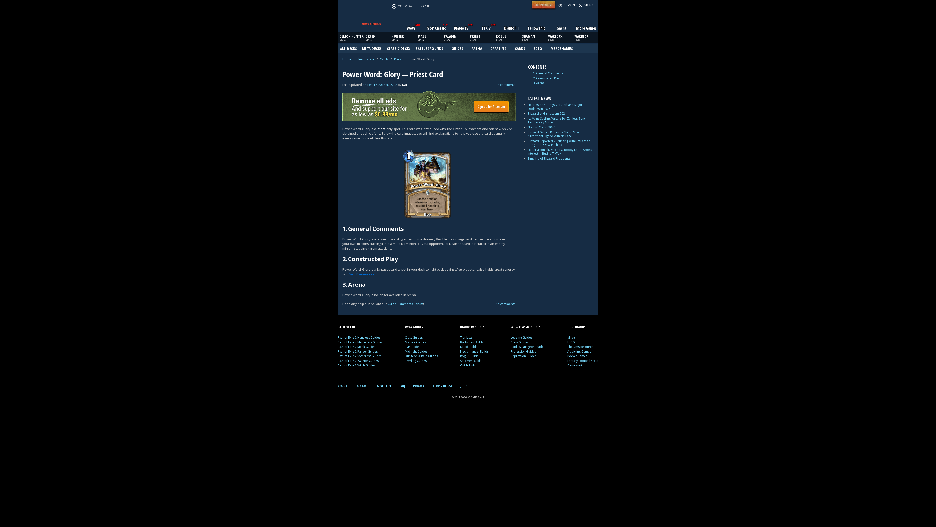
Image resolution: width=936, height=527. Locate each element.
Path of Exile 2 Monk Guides (356, 347)
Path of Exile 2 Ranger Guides (358, 351)
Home (346, 59)
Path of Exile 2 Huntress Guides (359, 337)
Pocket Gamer (577, 356)
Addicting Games (579, 351)
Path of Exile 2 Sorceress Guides (359, 356)
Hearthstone (365, 59)
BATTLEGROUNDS (429, 48)
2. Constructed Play (546, 78)
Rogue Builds (469, 356)
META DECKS (372, 48)
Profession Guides (523, 351)
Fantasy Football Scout (582, 361)
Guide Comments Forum (405, 304)
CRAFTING (498, 48)
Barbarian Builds (471, 342)
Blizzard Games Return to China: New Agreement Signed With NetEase (553, 134)
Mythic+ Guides (415, 342)
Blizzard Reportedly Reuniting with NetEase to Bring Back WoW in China (559, 143)
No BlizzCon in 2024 (541, 127)
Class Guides (414, 337)
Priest (398, 59)
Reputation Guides (523, 356)
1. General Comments (548, 73)
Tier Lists (466, 337)
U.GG (571, 342)
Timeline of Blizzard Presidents (549, 158)
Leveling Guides (416, 361)
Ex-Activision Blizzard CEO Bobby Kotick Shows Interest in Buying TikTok (560, 152)
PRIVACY (418, 386)
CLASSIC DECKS (399, 48)
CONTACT (362, 386)
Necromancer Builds (474, 351)
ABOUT (342, 386)
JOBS (463, 386)
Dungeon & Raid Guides (421, 356)
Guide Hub (467, 365)
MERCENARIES (562, 48)
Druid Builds (468, 347)
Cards (384, 59)
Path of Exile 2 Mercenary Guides (360, 342)
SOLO (538, 48)
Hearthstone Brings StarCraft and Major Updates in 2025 (555, 107)
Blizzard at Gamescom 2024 (547, 113)
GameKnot (574, 365)
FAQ (402, 386)
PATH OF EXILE (347, 327)
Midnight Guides (416, 351)
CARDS (520, 48)
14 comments (506, 84)
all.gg (571, 337)
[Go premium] (543, 8)
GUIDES (457, 48)
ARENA (477, 48)
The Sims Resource (580, 347)
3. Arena (539, 83)
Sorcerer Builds (470, 361)
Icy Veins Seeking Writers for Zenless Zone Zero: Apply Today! (557, 120)
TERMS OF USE (442, 386)
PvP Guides (412, 347)
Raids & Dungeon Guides (528, 347)
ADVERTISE (384, 386)
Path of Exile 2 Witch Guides (356, 365)
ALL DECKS (348, 48)
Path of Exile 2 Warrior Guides (358, 361)
